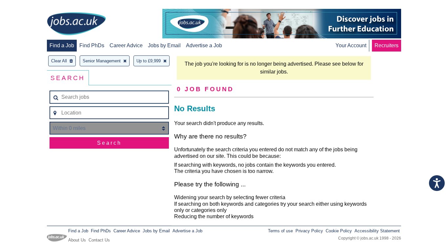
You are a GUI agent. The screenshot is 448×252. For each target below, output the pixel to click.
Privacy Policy (309, 230)
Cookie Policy (339, 230)
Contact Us (99, 240)
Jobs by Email (164, 45)
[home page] (76, 24)
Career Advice (126, 45)
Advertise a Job (204, 45)
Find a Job (62, 45)
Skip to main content (26, 6)
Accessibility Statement (377, 230)
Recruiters (386, 45)
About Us (77, 240)
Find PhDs (91, 45)
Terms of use (280, 230)
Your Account (351, 45)
